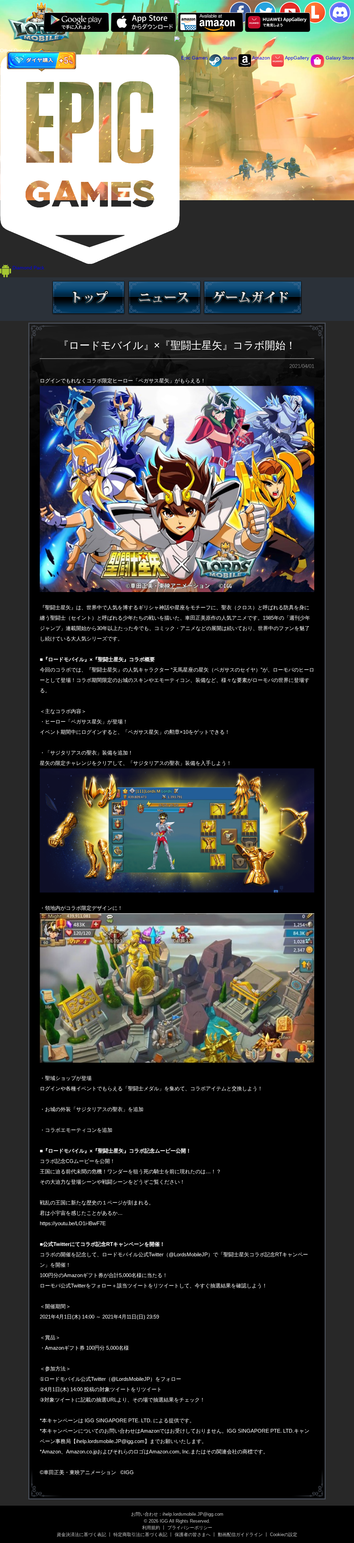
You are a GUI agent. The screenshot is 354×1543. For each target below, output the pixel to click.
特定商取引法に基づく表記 (140, 1534)
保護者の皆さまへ (193, 1534)
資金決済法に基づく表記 (81, 1534)
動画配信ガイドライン (240, 1534)
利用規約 (151, 1527)
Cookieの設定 (283, 1534)
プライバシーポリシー (189, 1527)
